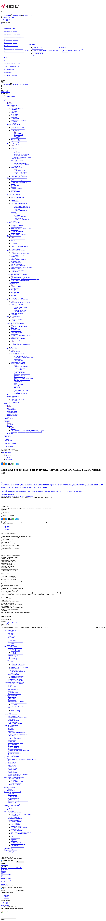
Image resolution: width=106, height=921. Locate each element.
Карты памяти (18, 133)
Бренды (3, 881)
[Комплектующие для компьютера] (14, 47)
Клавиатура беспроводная (8, 496)
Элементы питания (16, 286)
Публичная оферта (6, 874)
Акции (3, 882)
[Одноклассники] (4, 464)
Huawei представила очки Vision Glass (11, 868)
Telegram (8, 457)
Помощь (3, 875)
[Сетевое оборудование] (14, 41)
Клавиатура (17, 152)
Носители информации (17, 127)
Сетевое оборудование (17, 225)
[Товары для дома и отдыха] (14, 65)
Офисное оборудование (17, 197)
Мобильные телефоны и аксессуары (21, 302)
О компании (10, 424)
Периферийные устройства (18, 146)
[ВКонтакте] (2, 464)
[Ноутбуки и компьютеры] (14, 44)
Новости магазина (7, 860)
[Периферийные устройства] (14, 32)
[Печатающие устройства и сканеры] (14, 35)
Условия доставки (6, 878)
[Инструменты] (14, 71)
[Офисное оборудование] (14, 38)
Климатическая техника (20, 356)
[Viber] (11, 464)
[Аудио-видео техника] (14, 26)
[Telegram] (18, 464)
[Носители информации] (14, 29)
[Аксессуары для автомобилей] (14, 62)
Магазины (3, 871)
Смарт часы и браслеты (17, 399)
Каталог (9, 103)
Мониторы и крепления (20, 163)
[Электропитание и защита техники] (14, 50)
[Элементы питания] (14, 53)
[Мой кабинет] (1, 86)
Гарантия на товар (6, 879)
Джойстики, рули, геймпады (74, 491)
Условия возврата (6, 884)
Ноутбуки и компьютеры (18, 239)
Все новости (4, 865)
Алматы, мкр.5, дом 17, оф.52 (9, 623)
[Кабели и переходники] (14, 59)
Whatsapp (6, 898)
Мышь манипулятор (19, 170)
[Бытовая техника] (14, 68)
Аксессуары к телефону (20, 307)
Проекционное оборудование (22, 206)
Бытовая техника (15, 351)
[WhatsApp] (13, 464)
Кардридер (4, 491)
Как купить (10, 408)
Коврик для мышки (19, 491)
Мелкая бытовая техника (21, 366)
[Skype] (16, 464)
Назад (9, 102)
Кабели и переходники (17, 319)
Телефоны (17, 215)
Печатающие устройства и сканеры (21, 181)
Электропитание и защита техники (20, 277)
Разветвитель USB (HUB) (58, 491)
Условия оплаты (5, 877)
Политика (3, 872)
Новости (13, 429)
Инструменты (29, 487)
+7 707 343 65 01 (5, 19)
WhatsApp (9, 459)
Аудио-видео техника (17, 108)
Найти (2, 919)
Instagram (8, 455)
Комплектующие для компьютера (20, 253)
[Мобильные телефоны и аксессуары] (14, 56)
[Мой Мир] (6, 464)
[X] (9, 464)
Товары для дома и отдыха (18, 342)
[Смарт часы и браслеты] (14, 74)
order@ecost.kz (6, 452)
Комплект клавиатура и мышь (24, 496)
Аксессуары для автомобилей (19, 326)
